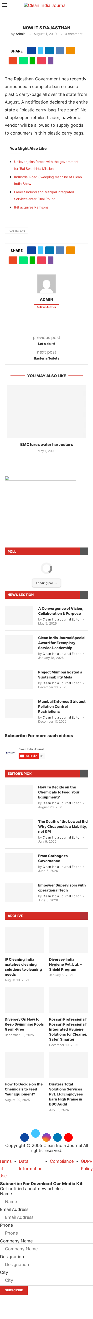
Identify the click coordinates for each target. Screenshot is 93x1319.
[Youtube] (68, 1136)
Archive (15, 916)
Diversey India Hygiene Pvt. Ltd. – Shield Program (65, 964)
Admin (21, 34)
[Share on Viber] (50, 60)
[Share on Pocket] (41, 60)
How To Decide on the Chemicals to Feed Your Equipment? (58, 792)
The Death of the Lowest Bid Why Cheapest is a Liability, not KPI (63, 826)
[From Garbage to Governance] (19, 862)
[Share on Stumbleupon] (13, 60)
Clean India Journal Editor (62, 619)
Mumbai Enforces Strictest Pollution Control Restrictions (62, 706)
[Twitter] (35, 1136)
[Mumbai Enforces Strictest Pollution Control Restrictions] (19, 708)
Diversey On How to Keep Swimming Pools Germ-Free (24, 1024)
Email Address (14, 1209)
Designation (12, 1256)
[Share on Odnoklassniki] (70, 50)
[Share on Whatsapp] (23, 60)
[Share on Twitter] (40, 50)
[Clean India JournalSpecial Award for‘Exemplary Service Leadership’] (19, 644)
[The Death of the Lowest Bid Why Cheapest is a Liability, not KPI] (19, 828)
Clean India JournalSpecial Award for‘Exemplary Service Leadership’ (61, 643)
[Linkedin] (57, 1136)
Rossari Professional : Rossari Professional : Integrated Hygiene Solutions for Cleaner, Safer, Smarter (68, 1029)
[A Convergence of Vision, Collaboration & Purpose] (19, 615)
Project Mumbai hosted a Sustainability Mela (60, 674)
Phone (6, 1225)
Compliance (62, 1161)
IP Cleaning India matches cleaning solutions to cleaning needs (23, 967)
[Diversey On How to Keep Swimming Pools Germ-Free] (24, 1000)
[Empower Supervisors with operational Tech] (19, 892)
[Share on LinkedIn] (49, 50)
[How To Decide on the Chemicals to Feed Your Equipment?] (19, 794)
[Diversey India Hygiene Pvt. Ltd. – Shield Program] (68, 940)
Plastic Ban (16, 230)
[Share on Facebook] (31, 50)
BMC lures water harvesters (46, 444)
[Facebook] (24, 1136)
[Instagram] (46, 1136)
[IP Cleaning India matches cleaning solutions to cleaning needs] (24, 940)
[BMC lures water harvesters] (46, 411)
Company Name (16, 1240)
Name (6, 1193)
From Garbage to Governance (53, 858)
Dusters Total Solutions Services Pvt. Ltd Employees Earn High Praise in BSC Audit (66, 1094)
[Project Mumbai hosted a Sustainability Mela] (19, 679)
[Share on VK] (60, 50)
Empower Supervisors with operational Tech (62, 887)
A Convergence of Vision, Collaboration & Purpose (60, 611)
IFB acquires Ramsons (31, 207)
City (4, 1272)
